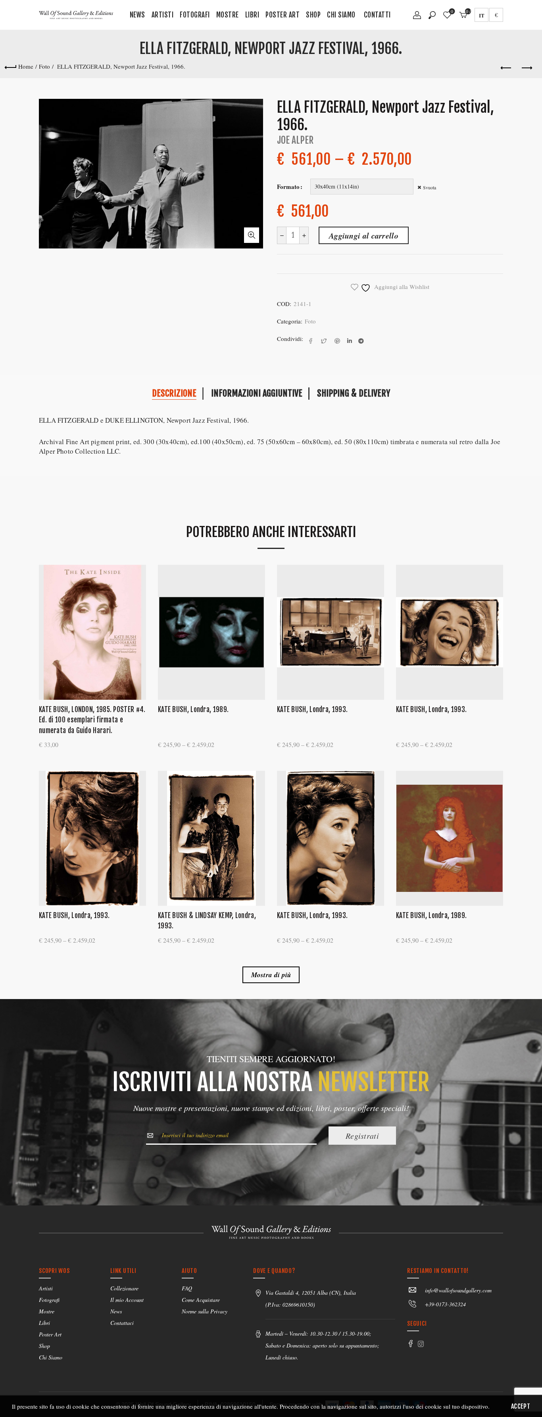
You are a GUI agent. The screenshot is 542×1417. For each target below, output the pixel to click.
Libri (252, 15)
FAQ (187, 1288)
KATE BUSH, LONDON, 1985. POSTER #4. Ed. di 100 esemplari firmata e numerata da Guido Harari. (92, 720)
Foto (44, 66)
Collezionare (124, 1288)
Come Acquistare (201, 1299)
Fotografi (195, 15)
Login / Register (417, 17)
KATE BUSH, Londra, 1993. (312, 709)
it (481, 15)
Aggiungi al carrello (363, 235)
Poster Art (282, 15)
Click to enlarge (251, 235)
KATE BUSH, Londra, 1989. (193, 709)
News (137, 15)
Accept (520, 1406)
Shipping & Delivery (353, 393)
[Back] (10, 66)
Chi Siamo (341, 15)
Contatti (377, 15)
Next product (526, 68)
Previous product (506, 68)
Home (25, 66)
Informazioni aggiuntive (256, 393)
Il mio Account (127, 1299)
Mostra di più (271, 975)
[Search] (432, 15)
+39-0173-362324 (445, 1304)
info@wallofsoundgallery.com (458, 1290)
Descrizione (174, 393)
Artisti (163, 15)
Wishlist (452, 11)
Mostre (227, 15)
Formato (288, 186)
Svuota (429, 187)
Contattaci (122, 1323)
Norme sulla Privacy (204, 1311)
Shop (313, 15)
